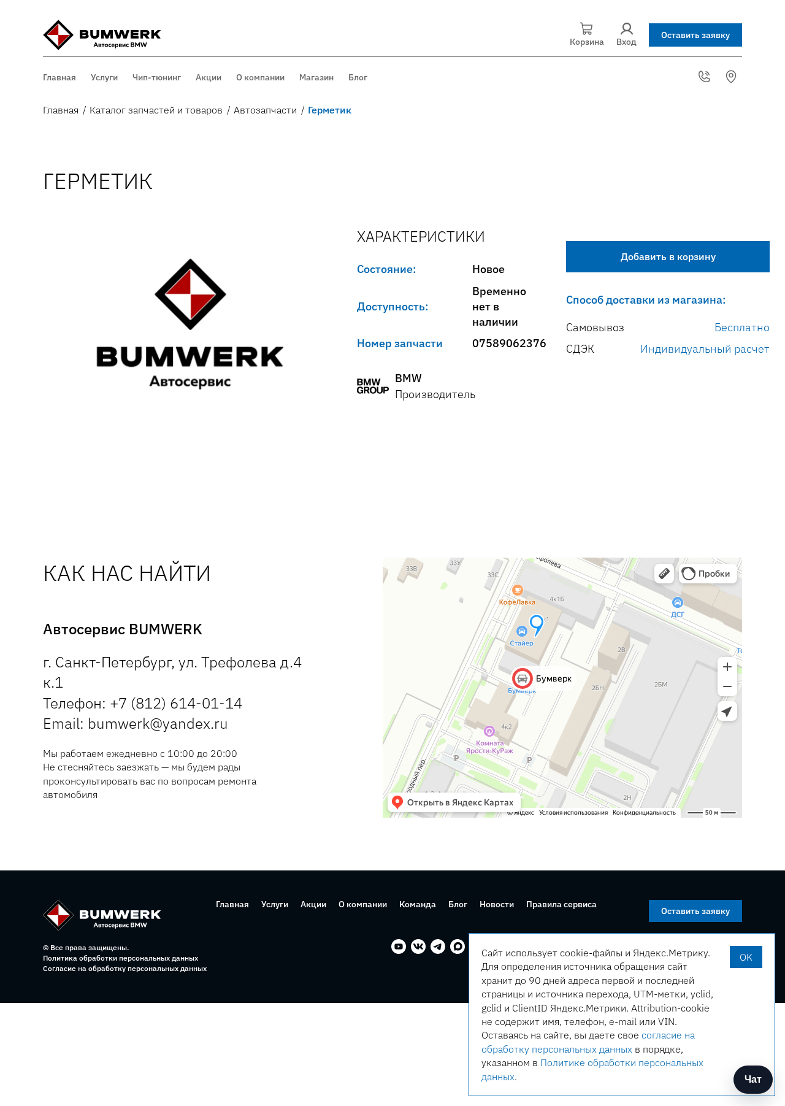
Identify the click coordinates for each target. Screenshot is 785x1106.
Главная (59, 77)
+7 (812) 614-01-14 (706, 76)
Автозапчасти (265, 110)
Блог (357, 77)
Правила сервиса (561, 904)
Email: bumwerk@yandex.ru (135, 723)
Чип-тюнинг (156, 77)
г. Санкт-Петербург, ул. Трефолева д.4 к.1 (733, 76)
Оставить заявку (695, 34)
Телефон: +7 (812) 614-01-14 (142, 703)
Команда (417, 904)
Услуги (104, 77)
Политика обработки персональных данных (120, 957)
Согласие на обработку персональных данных (125, 968)
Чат (753, 1079)
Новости (497, 904)
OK (746, 957)
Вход (626, 41)
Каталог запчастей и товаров (156, 110)
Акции (208, 77)
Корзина (587, 41)
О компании (260, 77)
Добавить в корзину (668, 256)
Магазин (316, 77)
